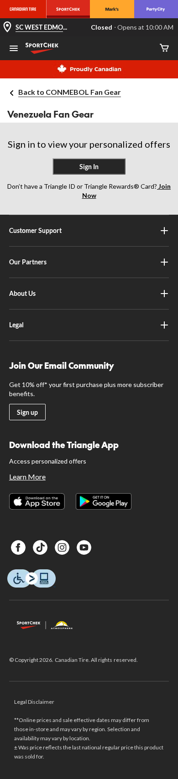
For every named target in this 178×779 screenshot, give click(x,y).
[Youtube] (84, 547)
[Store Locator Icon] (7, 27)
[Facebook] (18, 547)
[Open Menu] (13, 49)
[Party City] (156, 9)
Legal (16, 325)
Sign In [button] (89, 166)
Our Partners (28, 262)
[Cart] (164, 48)
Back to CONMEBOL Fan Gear (69, 92)
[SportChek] (68, 9)
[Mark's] (112, 9)
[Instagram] (62, 547)
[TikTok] (40, 547)
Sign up (27, 412)
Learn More (27, 476)
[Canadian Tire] (23, 9)
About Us (22, 293)
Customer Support (35, 230)
